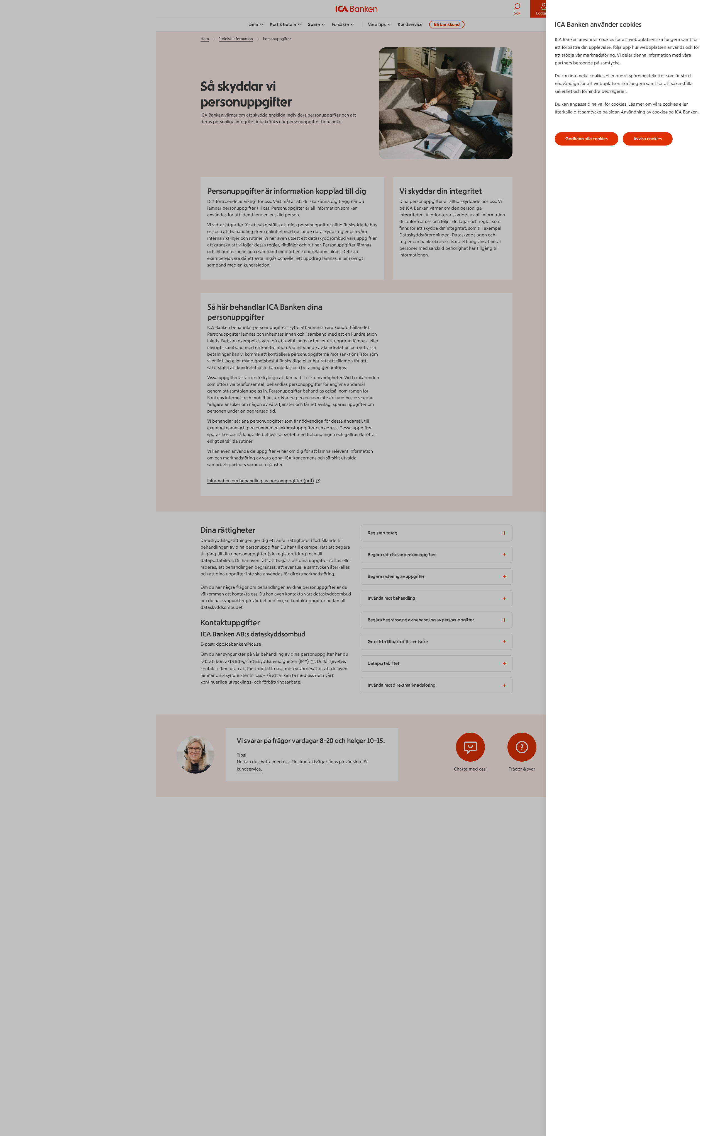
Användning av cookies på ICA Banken (659, 112)
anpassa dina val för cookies (598, 104)
